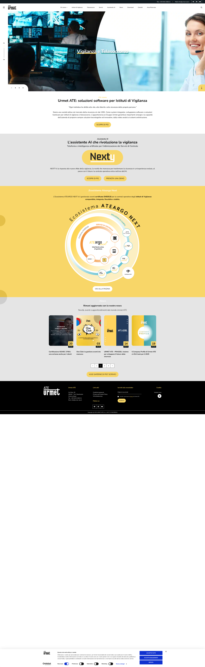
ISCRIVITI (121, 400)
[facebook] (193, 1)
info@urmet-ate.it (183, 2)
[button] (11, 88)
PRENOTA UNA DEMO (115, 178)
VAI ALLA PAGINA (102, 289)
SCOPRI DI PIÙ (102, 124)
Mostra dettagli (120, 664)
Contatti (140, 7)
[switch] (81, 664)
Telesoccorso (91, 7)
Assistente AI (111, 7)
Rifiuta (151, 662)
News (121, 7)
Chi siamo (63, 7)
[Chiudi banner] (166, 651)
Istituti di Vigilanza (77, 7)
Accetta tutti (151, 653)
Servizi (101, 7)
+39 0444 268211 (165, 2)
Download (130, 7)
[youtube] (200, 1)
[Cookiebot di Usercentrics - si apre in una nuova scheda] (47, 664)
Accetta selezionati (151, 657)
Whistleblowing (97, 396)
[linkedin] (196, 1)
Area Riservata (151, 7)
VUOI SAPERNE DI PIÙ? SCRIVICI (102, 374)
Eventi (78, 349)
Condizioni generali (98, 392)
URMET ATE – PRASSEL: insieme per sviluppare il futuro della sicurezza (116, 354)
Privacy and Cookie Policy (100, 394)
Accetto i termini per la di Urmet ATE (129, 396)
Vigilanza (51, 349)
